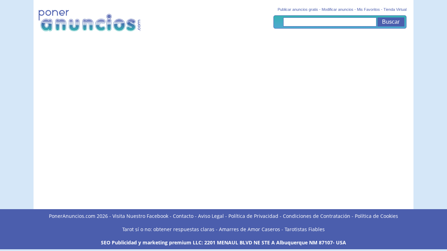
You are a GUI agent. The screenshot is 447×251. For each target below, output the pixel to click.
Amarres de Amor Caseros (249, 229)
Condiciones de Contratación (316, 216)
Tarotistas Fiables (305, 229)
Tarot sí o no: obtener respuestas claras (168, 229)
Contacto (183, 216)
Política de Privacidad (253, 216)
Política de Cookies (376, 216)
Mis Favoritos (368, 9)
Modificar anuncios (337, 9)
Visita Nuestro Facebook (140, 216)
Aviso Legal (211, 216)
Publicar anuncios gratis (298, 9)
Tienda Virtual (394, 9)
